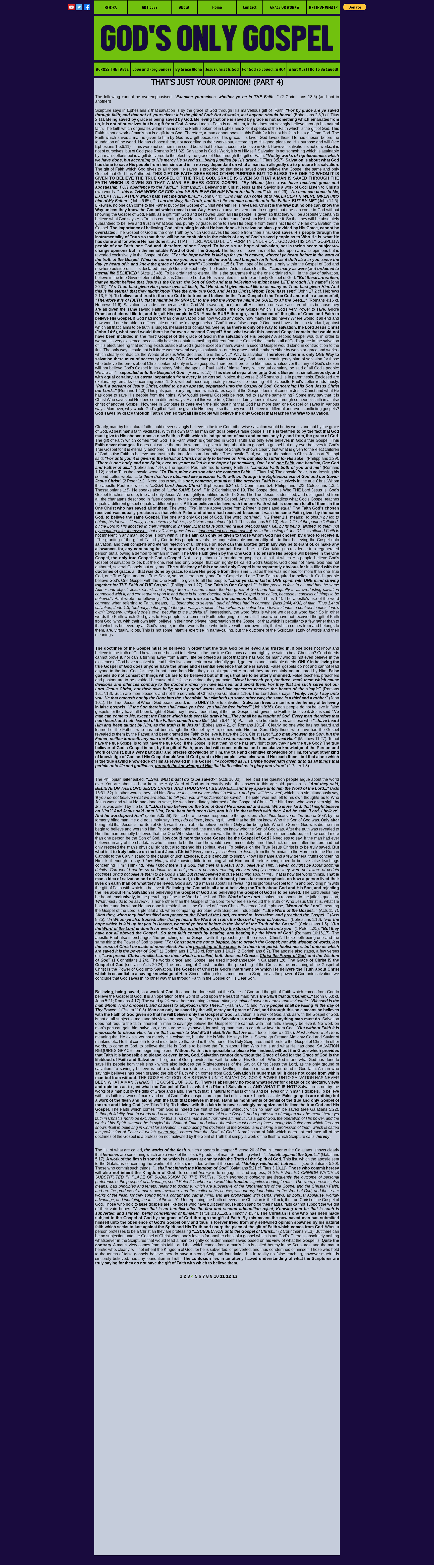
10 (216, 1276)
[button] (354, 7)
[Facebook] (87, 7)
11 (222, 1276)
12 (228, 1276)
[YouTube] (71, 7)
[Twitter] (79, 7)
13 (234, 1276)
